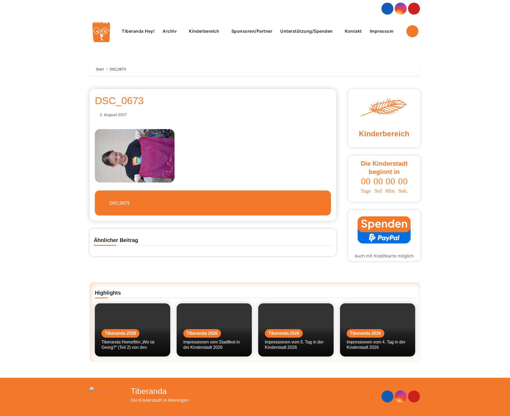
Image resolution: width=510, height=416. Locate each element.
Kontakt (353, 31)
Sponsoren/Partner (252, 31)
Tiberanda (149, 391)
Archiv (170, 31)
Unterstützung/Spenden (307, 31)
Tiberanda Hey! (138, 31)
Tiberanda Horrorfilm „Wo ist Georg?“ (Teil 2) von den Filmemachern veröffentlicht (127, 347)
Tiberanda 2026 (120, 333)
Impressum (382, 31)
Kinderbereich (204, 31)
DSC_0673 (119, 100)
